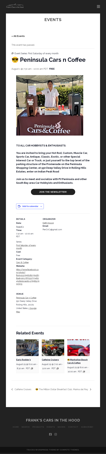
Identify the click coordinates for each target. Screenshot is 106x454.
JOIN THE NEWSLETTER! (53, 192)
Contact (73, 427)
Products (38, 427)
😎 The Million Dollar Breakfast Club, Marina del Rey (62, 389)
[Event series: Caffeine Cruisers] (58, 368)
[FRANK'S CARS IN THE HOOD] (15, 7)
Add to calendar (30, 206)
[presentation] (27, 347)
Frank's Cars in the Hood (53, 420)
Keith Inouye (48, 223)
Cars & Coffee (22, 262)
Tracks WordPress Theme (41, 450)
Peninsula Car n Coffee (26, 298)
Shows (61, 427)
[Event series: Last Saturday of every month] (84, 372)
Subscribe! (87, 427)
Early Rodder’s (23, 360)
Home (16, 427)
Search (26, 427)
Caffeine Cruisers (50, 360)
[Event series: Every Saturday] (32, 368)
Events (51, 427)
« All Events (18, 36)
